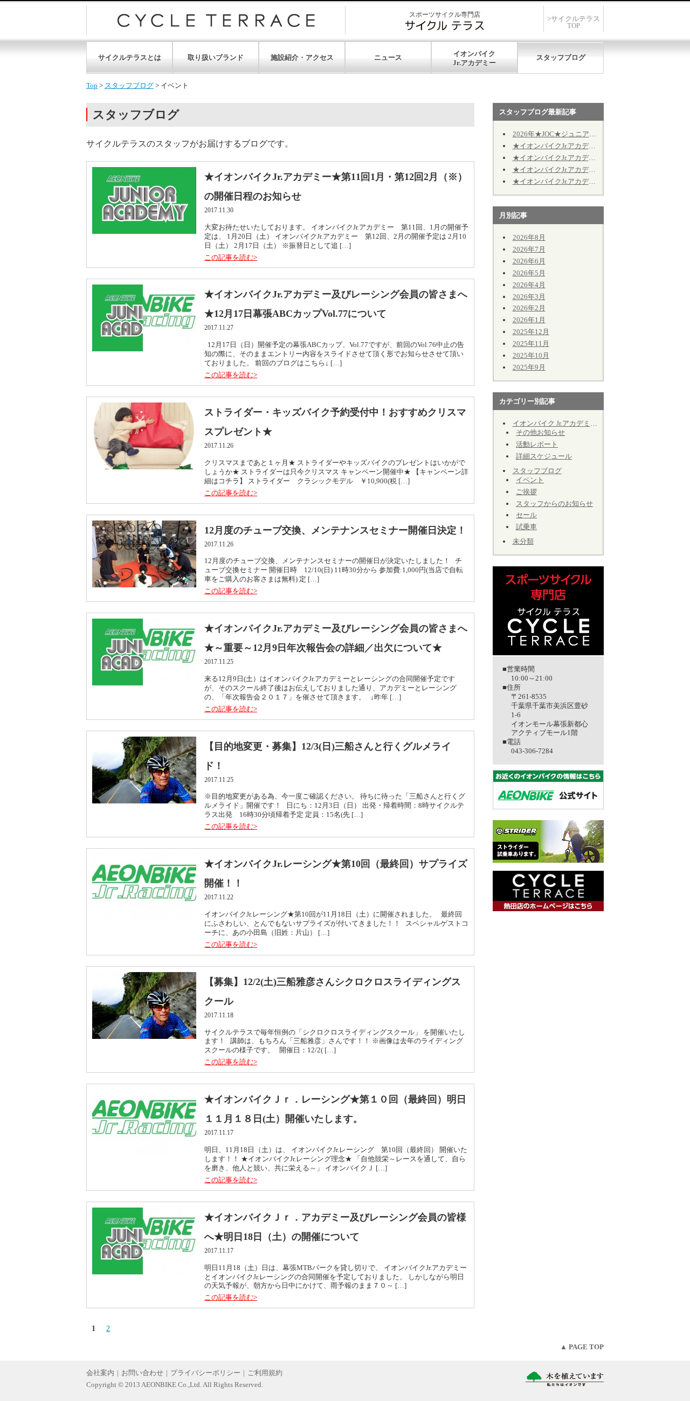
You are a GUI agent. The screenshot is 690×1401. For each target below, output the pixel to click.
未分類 (523, 541)
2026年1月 (529, 320)
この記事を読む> (230, 257)
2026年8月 (529, 237)
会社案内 (100, 1373)
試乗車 (526, 527)
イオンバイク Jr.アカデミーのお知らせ (572, 423)
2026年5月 (529, 273)
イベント (530, 480)
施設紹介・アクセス (302, 57)
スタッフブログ (560, 57)
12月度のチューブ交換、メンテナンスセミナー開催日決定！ (335, 530)
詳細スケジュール (544, 456)
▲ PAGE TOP (582, 1347)
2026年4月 (529, 285)
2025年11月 (531, 343)
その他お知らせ (540, 432)
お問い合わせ (142, 1373)
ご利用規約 (264, 1373)
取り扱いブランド (216, 57)
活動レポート (537, 444)
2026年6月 (529, 261)
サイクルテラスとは (129, 57)
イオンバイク (474, 54)
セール (526, 515)
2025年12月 (531, 332)
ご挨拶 (526, 492)
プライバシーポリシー (205, 1373)
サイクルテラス (216, 20)
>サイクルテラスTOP (573, 22)
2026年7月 (529, 249)
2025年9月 (529, 367)
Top (92, 85)
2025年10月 (531, 355)
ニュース (388, 57)
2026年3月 (529, 297)
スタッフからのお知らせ (554, 504)
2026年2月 (529, 308)
